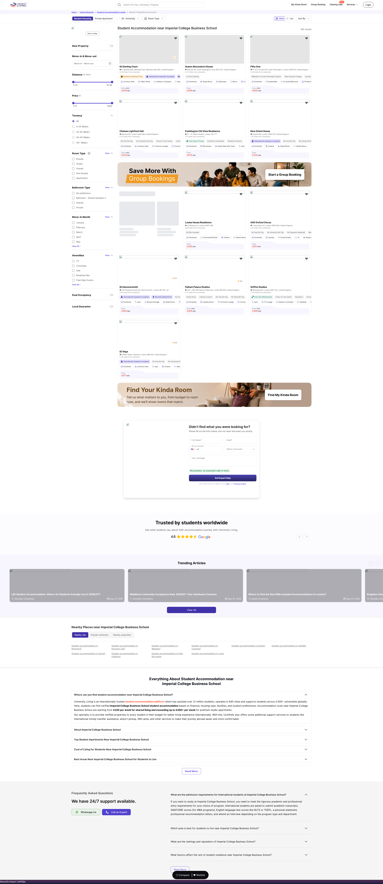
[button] (193, 449)
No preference (83, 193)
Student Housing (82, 18)
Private (79, 207)
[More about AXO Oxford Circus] (280, 210)
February (80, 227)
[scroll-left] (300, 537)
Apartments (82, 178)
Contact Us (13, 881)
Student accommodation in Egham (248, 645)
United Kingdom (87, 12)
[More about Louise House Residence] (214, 210)
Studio (79, 163)
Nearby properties (122, 635)
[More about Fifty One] (280, 49)
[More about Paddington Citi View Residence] (214, 119)
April (78, 237)
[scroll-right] (307, 537)
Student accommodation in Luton (208, 653)
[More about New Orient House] (280, 119)
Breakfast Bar (83, 275)
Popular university (99, 635)
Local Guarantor (81, 306)
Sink (78, 270)
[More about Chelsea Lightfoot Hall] (149, 119)
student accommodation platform (144, 701)
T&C (228, 483)
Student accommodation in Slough (88, 653)
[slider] (73, 82)
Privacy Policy (240, 483)
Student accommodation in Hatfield (289, 645)
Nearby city (80, 635)
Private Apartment (104, 18)
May (78, 241)
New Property (80, 45)
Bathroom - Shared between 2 (91, 198)
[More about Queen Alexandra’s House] (214, 49)
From (125, 89)
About (3, 881)
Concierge (81, 265)
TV (77, 261)
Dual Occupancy (81, 294)
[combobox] (159, 4)
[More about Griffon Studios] (280, 275)
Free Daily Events (84, 280)
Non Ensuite (82, 173)
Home (74, 12)
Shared (79, 168)
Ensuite (79, 159)
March (79, 232)
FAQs (22, 881)
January (80, 222)
